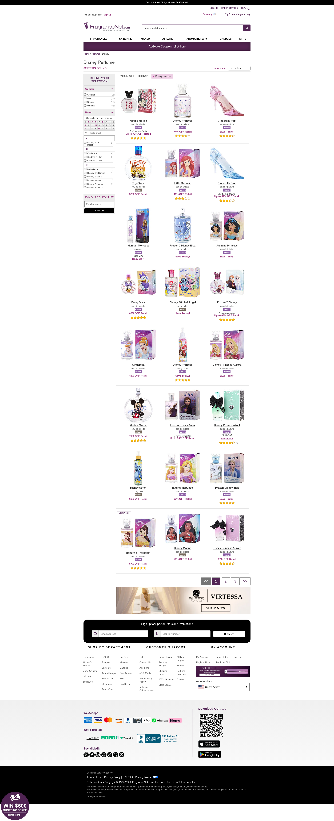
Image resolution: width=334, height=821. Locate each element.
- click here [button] (167, 46)
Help (242, 8)
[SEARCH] (246, 28)
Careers (181, 679)
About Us (144, 668)
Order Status (228, 8)
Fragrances (98, 38)
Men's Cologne (90, 671)
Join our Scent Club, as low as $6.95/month (167, 2)
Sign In (214, 8)
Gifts (242, 38)
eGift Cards (145, 673)
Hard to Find (126, 684)
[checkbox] (99, 95)
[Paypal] (127, 720)
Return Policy (165, 657)
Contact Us (145, 662)
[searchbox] (192, 28)
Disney (163, 76)
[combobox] (196, 28)
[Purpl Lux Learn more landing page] (223, 673)
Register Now (203, 662)
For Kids (124, 657)
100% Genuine (166, 679)
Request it (138, 258)
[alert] (211, 14)
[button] (89, 122)
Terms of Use (94, 777)
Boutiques (88, 681)
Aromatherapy (109, 673)
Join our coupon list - (97, 15)
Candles (124, 668)
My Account (202, 657)
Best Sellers (108, 678)
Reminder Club (223, 662)
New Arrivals (126, 673)
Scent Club (107, 689)
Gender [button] (89, 88)
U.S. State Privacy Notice (137, 777)
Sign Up (99, 210)
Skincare (125, 38)
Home (86, 54)
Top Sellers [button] (235, 68)
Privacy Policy (112, 777)
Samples (106, 662)
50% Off (106, 657)
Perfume (96, 54)
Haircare (167, 38)
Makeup (146, 38)
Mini (122, 678)
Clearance (107, 684)
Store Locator (165, 685)
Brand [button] (88, 112)
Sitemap (181, 665)
